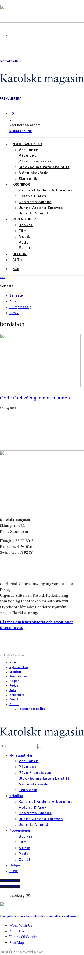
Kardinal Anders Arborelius (46, 190)
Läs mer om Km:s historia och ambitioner (36, 622)
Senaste (16, 295)
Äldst (13, 301)
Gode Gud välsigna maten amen (35, 398)
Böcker (26, 225)
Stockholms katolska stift (44, 167)
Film (23, 231)
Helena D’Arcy (32, 196)
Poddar (14, 685)
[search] (40, 747)
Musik (24, 237)
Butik (17, 260)
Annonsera (16, 695)
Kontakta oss (11, 628)
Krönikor (21, 184)
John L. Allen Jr (34, 213)
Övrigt (25, 248)
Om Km (14, 704)
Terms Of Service (24, 937)
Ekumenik (28, 179)
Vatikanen (29, 150)
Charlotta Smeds (35, 202)
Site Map (16, 942)
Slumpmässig (20, 307)
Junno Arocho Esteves (41, 208)
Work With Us (20, 925)
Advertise (17, 931)
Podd (24, 242)
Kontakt (14, 699)
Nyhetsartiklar (27, 144)
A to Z (14, 313)
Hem (12, 662)
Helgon (20, 254)
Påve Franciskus (35, 161)
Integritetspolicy (32, 708)
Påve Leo (28, 155)
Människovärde (34, 173)
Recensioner (24, 219)
